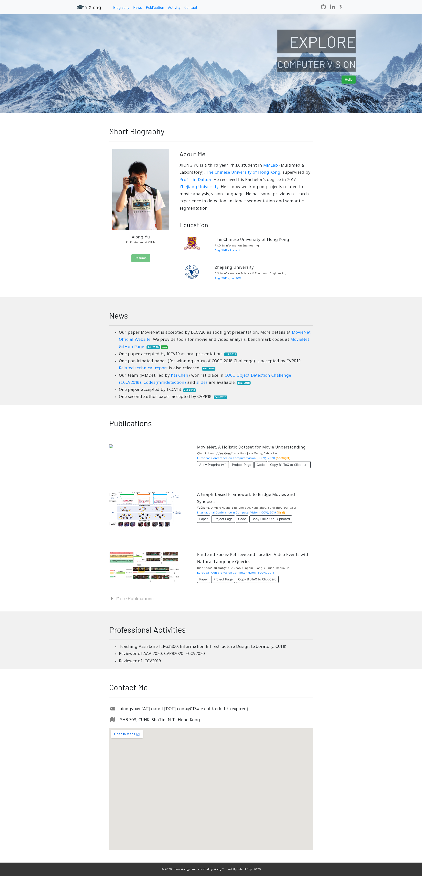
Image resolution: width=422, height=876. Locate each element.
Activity (174, 7)
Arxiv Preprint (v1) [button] (213, 465)
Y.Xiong (92, 7)
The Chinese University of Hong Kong (243, 173)
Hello (349, 79)
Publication (155, 7)
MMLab (270, 165)
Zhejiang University (198, 187)
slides (202, 383)
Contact (190, 7)
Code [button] (261, 465)
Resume (141, 258)
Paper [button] (203, 519)
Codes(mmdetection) (165, 383)
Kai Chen (179, 376)
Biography (121, 7)
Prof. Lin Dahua (195, 180)
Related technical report (143, 368)
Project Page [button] (241, 465)
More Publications (134, 598)
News (137, 7)
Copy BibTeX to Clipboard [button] (289, 465)
